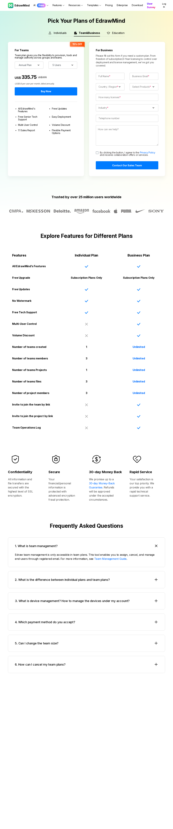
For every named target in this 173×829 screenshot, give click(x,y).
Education (118, 33)
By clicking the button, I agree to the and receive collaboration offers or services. (127, 153)
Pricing (109, 5)
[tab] (86, 546)
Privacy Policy (147, 152)
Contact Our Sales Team (127, 165)
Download (137, 5)
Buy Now (46, 91)
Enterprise (122, 5)
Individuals (60, 33)
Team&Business (89, 33)
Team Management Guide (110, 558)
